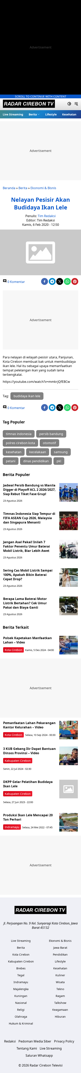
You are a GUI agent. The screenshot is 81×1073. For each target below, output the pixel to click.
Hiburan (60, 1016)
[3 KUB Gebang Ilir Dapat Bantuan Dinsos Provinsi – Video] (68, 756)
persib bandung (51, 434)
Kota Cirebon (13, 650)
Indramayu (12, 827)
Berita (33, 114)
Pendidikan (60, 954)
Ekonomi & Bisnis (43, 188)
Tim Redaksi (47, 216)
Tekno (60, 989)
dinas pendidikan (36, 461)
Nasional (21, 1003)
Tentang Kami (27, 1048)
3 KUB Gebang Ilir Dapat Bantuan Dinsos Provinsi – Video (29, 751)
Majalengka (21, 989)
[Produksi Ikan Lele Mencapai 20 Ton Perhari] (68, 822)
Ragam (60, 996)
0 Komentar (16, 282)
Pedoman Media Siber (34, 1041)
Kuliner (60, 975)
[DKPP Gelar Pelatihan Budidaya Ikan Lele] (68, 789)
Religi (21, 1010)
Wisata (60, 982)
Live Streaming (13, 114)
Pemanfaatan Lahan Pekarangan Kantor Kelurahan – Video (29, 725)
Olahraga (21, 1016)
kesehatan (13, 452)
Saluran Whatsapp (39, 1055)
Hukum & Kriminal (21, 1023)
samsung (61, 452)
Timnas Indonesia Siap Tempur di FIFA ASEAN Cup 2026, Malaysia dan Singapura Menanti (29, 517)
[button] (34, 114)
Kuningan (20, 996)
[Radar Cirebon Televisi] (29, 104)
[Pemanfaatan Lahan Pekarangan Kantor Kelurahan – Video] (68, 730)
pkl (59, 461)
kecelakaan (37, 452)
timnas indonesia (18, 434)
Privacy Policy (64, 1041)
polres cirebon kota (20, 443)
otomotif (49, 443)
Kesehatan (69, 114)
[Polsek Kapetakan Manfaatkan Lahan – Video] (68, 645)
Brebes (21, 968)
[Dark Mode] (69, 104)
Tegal (20, 975)
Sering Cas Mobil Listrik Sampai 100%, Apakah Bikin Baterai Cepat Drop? (27, 574)
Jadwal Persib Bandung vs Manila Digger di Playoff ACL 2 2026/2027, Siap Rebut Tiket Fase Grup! (29, 489)
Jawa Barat (60, 947)
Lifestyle (51, 114)
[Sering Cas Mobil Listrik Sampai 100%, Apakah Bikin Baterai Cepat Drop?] (68, 577)
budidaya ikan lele (27, 396)
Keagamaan (60, 1010)
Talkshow (60, 1003)
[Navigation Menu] (76, 104)
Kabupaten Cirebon (18, 760)
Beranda (9, 188)
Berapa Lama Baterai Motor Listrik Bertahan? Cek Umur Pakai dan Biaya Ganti (25, 603)
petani (10, 461)
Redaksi (10, 1041)
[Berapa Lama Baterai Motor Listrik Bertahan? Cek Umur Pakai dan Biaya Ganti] (68, 606)
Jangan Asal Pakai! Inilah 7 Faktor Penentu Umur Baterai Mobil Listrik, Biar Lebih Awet (26, 546)
